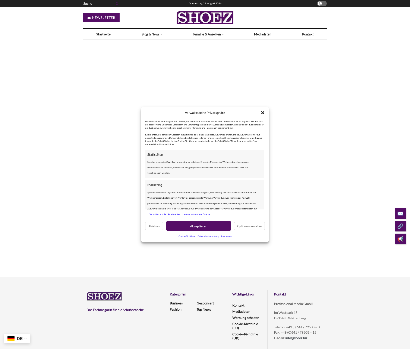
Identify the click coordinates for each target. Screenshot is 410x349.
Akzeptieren (198, 226)
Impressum (226, 236)
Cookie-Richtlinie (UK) (245, 336)
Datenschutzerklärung (208, 236)
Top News (204, 309)
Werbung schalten (245, 318)
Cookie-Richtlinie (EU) (245, 326)
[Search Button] (116, 3)
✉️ (400, 213)
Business (176, 303)
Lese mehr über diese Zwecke (196, 214)
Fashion (176, 309)
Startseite (103, 34)
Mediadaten (262, 34)
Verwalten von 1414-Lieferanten (164, 214)
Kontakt (308, 34)
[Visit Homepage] (205, 17)
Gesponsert (205, 303)
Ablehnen (154, 226)
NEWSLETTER (103, 17)
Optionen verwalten (249, 226)
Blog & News (151, 34)
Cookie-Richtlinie (187, 236)
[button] (263, 113)
